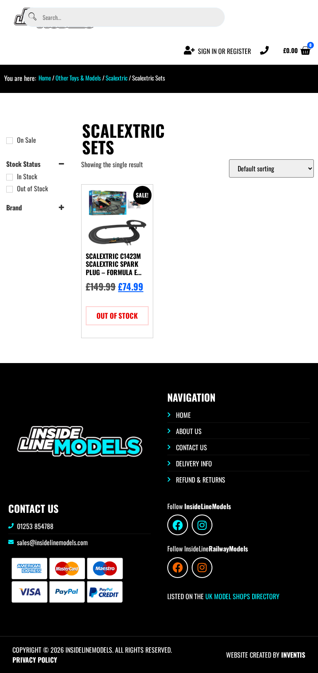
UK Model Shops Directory (241, 596)
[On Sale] (9, 140)
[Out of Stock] (9, 189)
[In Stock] (9, 177)
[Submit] (32, 17)
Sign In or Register (224, 51)
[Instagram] (202, 525)
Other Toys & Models (78, 77)
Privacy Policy (34, 660)
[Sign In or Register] (189, 50)
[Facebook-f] (177, 525)
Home (45, 77)
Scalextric (117, 77)
